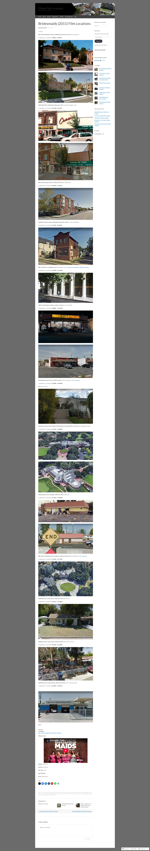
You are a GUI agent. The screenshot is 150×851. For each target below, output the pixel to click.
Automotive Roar (42, 27)
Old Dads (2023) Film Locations (102, 118)
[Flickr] (104, 60)
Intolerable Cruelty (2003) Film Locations (48, 811)
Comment (87, 839)
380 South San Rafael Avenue (61, 792)
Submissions (55, 16)
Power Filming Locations (104, 83)
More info (77, 380)
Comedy (59, 793)
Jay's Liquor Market (65, 793)
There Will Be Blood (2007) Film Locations (82, 811)
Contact (61, 16)
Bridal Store (79, 792)
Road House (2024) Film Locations (102, 115)
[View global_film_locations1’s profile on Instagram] (97, 60)
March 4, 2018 (51, 27)
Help (75, 16)
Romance (47, 795)
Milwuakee (86, 793)
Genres (49, 16)
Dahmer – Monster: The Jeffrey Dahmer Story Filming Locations (85, 805)
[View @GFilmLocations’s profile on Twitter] (95, 60)
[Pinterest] (98, 60)
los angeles (81, 793)
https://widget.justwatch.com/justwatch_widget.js (49, 733)
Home (39, 16)
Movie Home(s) (49, 792)
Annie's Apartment (73, 792)
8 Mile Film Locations (43, 804)
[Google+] (102, 60)
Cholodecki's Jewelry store (51, 793)
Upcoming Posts (69, 16)
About (44, 16)
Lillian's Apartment (74, 793)
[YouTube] (100, 60)
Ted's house (52, 795)
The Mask (70, 267)
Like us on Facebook (100, 50)
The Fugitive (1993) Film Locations (81, 267)
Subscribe (97, 30)
